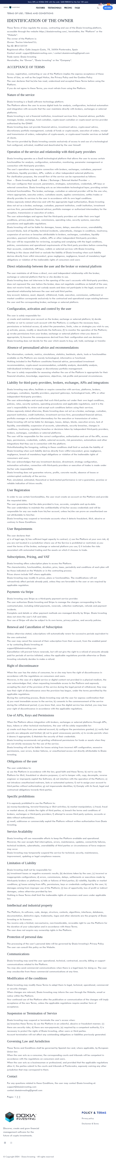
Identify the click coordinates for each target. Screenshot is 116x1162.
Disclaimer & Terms (90, 1123)
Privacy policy (88, 1118)
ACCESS (108, 8)
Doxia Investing (28, 1157)
